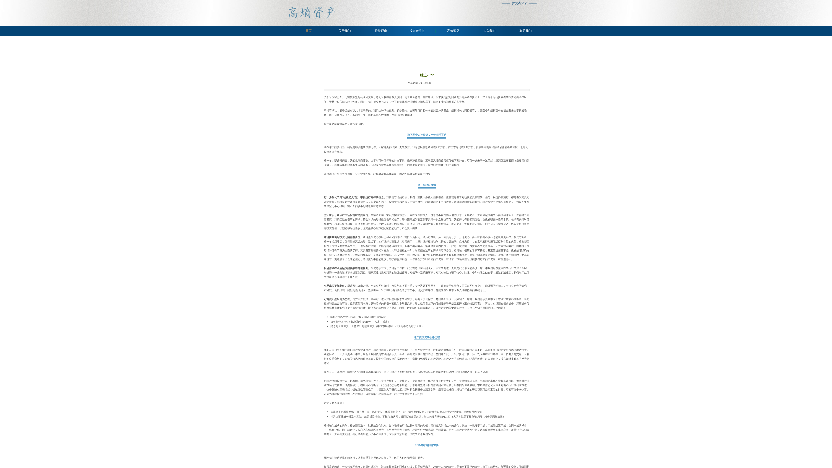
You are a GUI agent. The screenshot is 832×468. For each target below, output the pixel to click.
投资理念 (381, 30)
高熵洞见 (453, 30)
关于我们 (345, 30)
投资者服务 (417, 30)
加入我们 (489, 30)
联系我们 (526, 30)
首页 (309, 30)
